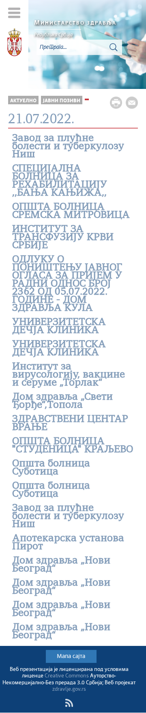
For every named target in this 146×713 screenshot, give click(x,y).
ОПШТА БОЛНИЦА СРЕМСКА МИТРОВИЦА (71, 211)
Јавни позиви (61, 101)
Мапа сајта (71, 656)
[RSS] (69, 703)
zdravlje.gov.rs (69, 689)
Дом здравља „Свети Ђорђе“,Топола (62, 401)
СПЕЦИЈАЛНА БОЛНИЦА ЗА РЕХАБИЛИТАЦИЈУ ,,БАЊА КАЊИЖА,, (59, 181)
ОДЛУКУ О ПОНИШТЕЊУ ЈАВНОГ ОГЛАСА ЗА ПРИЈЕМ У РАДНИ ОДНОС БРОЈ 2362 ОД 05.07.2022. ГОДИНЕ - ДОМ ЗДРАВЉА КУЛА (67, 284)
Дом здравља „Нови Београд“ (61, 565)
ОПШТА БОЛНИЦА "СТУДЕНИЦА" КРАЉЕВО (72, 446)
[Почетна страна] (14, 43)
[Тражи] (113, 47)
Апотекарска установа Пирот (68, 543)
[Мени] (14, 13)
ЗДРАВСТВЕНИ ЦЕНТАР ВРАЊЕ (70, 424)
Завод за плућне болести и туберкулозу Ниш (68, 147)
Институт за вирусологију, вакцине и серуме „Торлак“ (68, 375)
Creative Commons (67, 676)
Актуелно (23, 101)
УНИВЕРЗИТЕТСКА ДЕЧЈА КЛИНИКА (59, 327)
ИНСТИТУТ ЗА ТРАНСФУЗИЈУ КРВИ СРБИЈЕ (63, 238)
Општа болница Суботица (51, 468)
